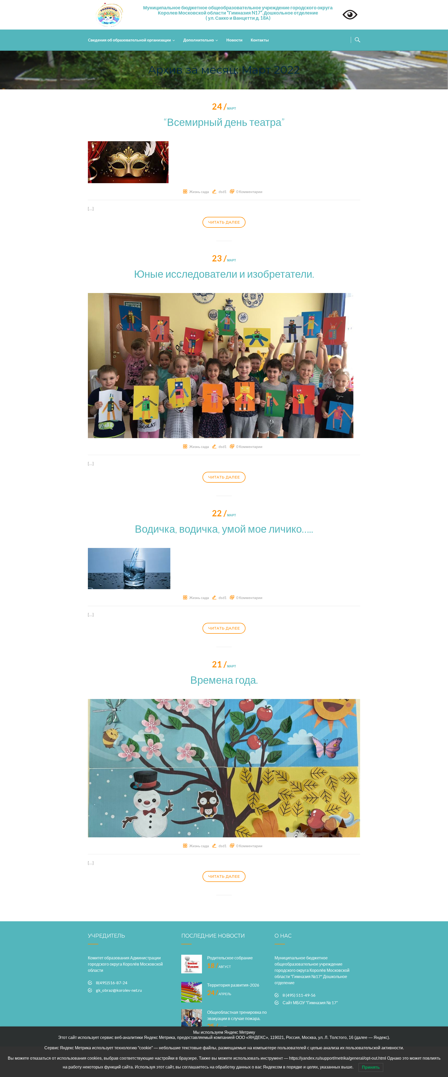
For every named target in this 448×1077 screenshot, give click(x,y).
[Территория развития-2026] (191, 992)
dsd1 (223, 191)
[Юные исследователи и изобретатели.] (220, 364)
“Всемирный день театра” (224, 122)
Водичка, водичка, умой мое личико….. (224, 529)
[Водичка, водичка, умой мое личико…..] (129, 567)
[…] (91, 208)
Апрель (219, 994)
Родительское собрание (230, 957)
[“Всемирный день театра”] (128, 161)
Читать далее (224, 222)
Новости (234, 40)
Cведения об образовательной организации (129, 40)
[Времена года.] (224, 767)
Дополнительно (198, 40)
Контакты (260, 40)
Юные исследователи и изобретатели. (224, 274)
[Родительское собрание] (191, 965)
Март (224, 108)
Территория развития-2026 (233, 984)
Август (219, 967)
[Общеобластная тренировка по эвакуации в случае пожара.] (191, 1019)
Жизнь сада (199, 191)
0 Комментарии (249, 191)
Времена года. (224, 680)
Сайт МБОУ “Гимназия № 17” (310, 1002)
